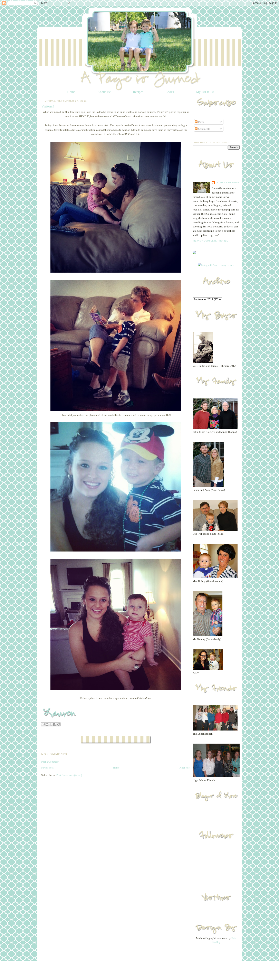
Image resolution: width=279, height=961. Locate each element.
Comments (204, 128)
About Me (104, 92)
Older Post (184, 767)
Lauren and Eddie (227, 182)
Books (169, 92)
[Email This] (43, 724)
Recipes (138, 92)
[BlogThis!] (47, 724)
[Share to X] (51, 724)
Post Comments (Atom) (69, 775)
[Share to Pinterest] (59, 724)
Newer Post (47, 767)
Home (71, 92)
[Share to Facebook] (55, 724)
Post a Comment (50, 761)
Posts (201, 121)
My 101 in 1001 (206, 92)
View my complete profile (210, 241)
